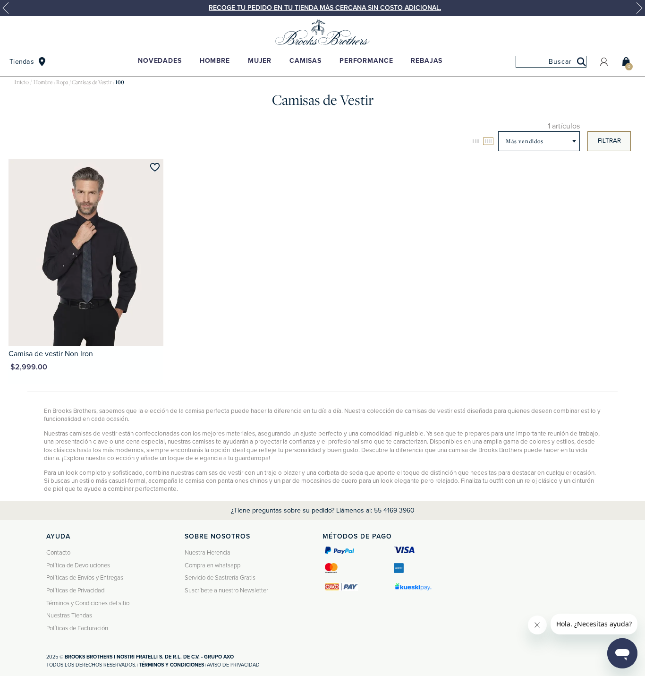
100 (119, 82)
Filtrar (609, 141)
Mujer (260, 61)
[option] (322, 8)
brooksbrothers (21, 82)
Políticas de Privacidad (75, 590)
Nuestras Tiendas (69, 615)
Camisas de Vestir (91, 82)
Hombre (215, 61)
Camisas (305, 61)
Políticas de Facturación (77, 628)
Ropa (62, 82)
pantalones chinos (243, 481)
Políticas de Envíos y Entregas (84, 578)
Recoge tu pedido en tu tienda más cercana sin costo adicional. (325, 8)
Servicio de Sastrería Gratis (220, 578)
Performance (366, 61)
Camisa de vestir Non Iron (50, 354)
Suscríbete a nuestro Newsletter (226, 590)
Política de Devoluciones (78, 565)
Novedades (160, 61)
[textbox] (551, 62)
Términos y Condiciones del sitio (87, 603)
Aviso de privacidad (233, 665)
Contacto (58, 552)
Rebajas (426, 61)
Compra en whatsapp (212, 565)
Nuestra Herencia (207, 552)
